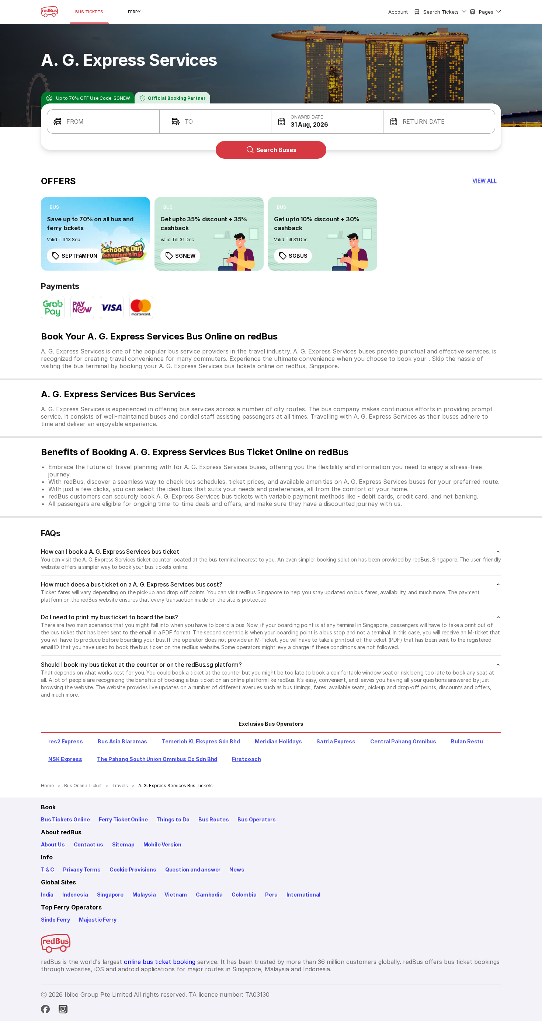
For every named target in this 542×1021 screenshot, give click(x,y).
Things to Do (173, 819)
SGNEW (185, 256)
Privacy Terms (82, 869)
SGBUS (298, 256)
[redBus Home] (49, 11)
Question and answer (193, 869)
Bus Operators (256, 819)
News (236, 869)
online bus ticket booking (159, 961)
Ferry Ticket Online (123, 819)
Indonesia (75, 894)
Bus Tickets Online (65, 819)
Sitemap (123, 844)
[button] (103, 121)
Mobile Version (162, 844)
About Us (53, 844)
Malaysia (144, 894)
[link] (95, 234)
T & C (47, 869)
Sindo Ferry (55, 919)
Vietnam (175, 894)
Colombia (244, 894)
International (303, 894)
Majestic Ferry (97, 919)
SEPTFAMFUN (79, 256)
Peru (271, 894)
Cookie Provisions (133, 869)
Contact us (88, 844)
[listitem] (54, 207)
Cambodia (209, 894)
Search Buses (276, 150)
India (47, 894)
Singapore (110, 894)
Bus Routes (213, 819)
